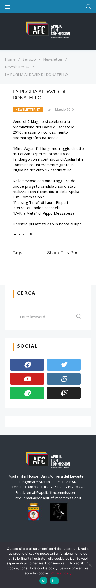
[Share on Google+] (64, 263)
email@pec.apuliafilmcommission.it (52, 497)
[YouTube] (27, 379)
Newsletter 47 (17, 66)
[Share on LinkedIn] (71, 263)
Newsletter (53, 59)
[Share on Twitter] (57, 263)
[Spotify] (27, 393)
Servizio (29, 59)
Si (43, 581)
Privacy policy (61, 573)
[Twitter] (64, 365)
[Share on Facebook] (50, 263)
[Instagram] (64, 379)
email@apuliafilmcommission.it (52, 492)
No (54, 581)
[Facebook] (27, 365)
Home (10, 59)
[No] (89, 565)
